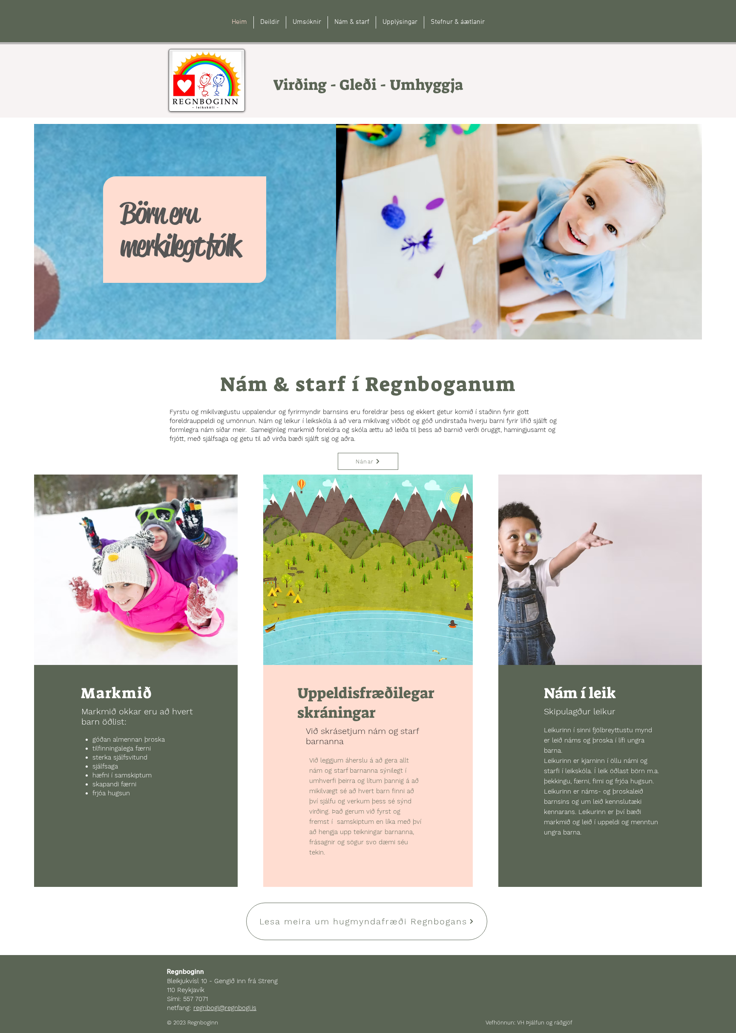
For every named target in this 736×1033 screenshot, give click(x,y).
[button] (352, 22)
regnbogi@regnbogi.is (224, 1008)
